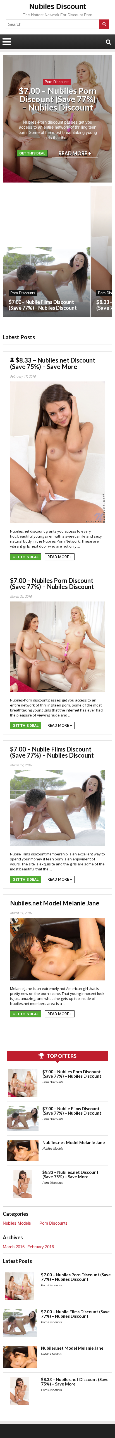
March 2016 (14, 1246)
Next (103, 124)
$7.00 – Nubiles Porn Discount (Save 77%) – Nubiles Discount (58, 99)
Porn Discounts (57, 82)
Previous (11, 124)
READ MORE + (75, 153)
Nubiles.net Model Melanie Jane (54, 903)
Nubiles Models (52, 1148)
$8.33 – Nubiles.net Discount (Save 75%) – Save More (52, 363)
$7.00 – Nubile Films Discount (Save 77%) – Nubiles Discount (43, 305)
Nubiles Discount (57, 6)
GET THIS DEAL (32, 153)
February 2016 (40, 1246)
